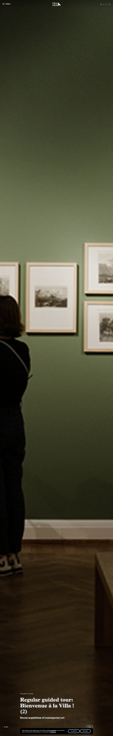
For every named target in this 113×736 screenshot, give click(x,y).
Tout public (30, 693)
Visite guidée (23, 693)
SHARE (89, 727)
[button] (6, 4)
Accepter (74, 731)
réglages (53, 732)
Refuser (85, 731)
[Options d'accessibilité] (109, 4)
